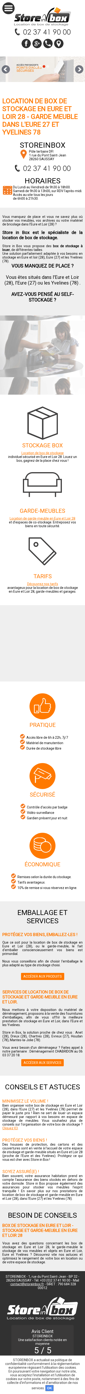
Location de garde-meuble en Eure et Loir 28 (42, 518)
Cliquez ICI (10, 1128)
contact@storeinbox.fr (27, 1284)
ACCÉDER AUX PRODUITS (42, 976)
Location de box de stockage (42, 453)
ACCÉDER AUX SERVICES (42, 1063)
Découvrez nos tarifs (42, 584)
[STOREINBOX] (42, 16)
